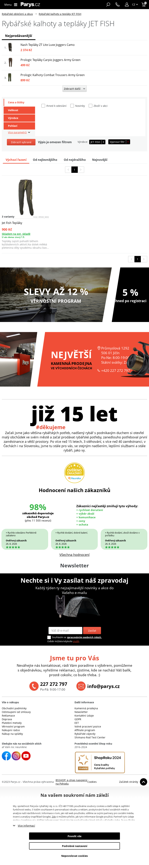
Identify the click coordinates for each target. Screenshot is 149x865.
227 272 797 (53, 684)
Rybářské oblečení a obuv (17, 14)
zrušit (76, 641)
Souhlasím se (59, 637)
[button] (127, 4)
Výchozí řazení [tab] (16, 160)
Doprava (7, 719)
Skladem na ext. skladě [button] (16, 234)
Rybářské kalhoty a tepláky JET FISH (60, 14)
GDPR (77, 719)
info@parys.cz (103, 686)
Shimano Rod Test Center (89, 737)
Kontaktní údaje (84, 715)
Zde (54, 816)
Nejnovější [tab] (99, 160)
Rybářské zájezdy (84, 733)
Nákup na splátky (12, 733)
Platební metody (12, 723)
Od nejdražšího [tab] (75, 160)
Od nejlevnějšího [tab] (45, 160)
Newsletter (81, 712)
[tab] (19, 102)
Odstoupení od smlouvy (16, 712)
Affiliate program (84, 730)
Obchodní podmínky (14, 708)
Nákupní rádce (11, 730)
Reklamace (8, 715)
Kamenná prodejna (86, 708)
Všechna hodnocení (74, 554)
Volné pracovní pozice (87, 726)
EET (76, 723)
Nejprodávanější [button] (18, 35)
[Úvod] (30, 4)
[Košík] (144, 4)
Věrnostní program (13, 726)
